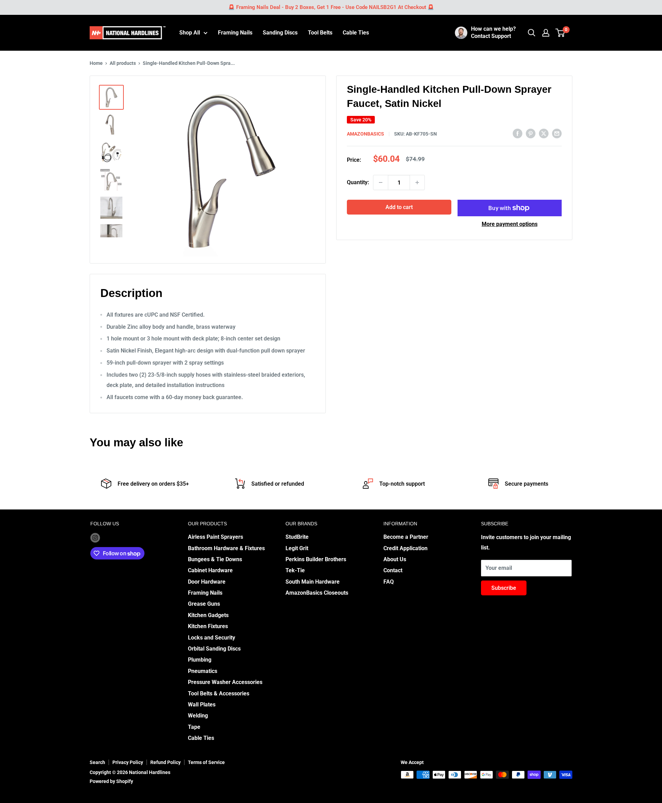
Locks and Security (211, 637)
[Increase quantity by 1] (417, 182)
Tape (194, 727)
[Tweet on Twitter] (544, 133)
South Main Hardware (312, 581)
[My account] (545, 33)
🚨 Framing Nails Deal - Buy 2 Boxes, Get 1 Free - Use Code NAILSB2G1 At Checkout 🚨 (331, 7)
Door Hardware (206, 581)
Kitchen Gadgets (208, 615)
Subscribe (503, 588)
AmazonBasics (365, 134)
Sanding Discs (280, 32)
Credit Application (405, 548)
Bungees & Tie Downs (215, 559)
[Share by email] (557, 133)
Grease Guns (204, 604)
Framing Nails (235, 32)
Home (96, 63)
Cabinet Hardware (210, 570)
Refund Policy (165, 762)
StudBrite (297, 537)
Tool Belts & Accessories (218, 693)
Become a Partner (405, 537)
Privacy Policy (127, 762)
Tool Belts (320, 32)
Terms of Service (206, 762)
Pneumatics (202, 671)
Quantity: (358, 182)
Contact (392, 570)
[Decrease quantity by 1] (380, 182)
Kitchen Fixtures (208, 626)
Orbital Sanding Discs (214, 648)
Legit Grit (296, 548)
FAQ (388, 581)
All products (123, 63)
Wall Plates (201, 704)
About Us (394, 559)
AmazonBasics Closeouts (316, 592)
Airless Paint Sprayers (215, 537)
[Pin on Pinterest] (530, 133)
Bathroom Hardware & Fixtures (226, 548)
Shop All (189, 32)
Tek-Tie (295, 570)
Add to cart (399, 207)
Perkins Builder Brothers (315, 559)
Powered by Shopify (111, 781)
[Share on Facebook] (517, 133)
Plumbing (199, 659)
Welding (198, 715)
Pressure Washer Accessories (225, 682)
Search (97, 762)
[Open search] (531, 33)
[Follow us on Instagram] (95, 537)
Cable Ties (356, 32)
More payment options (510, 224)
